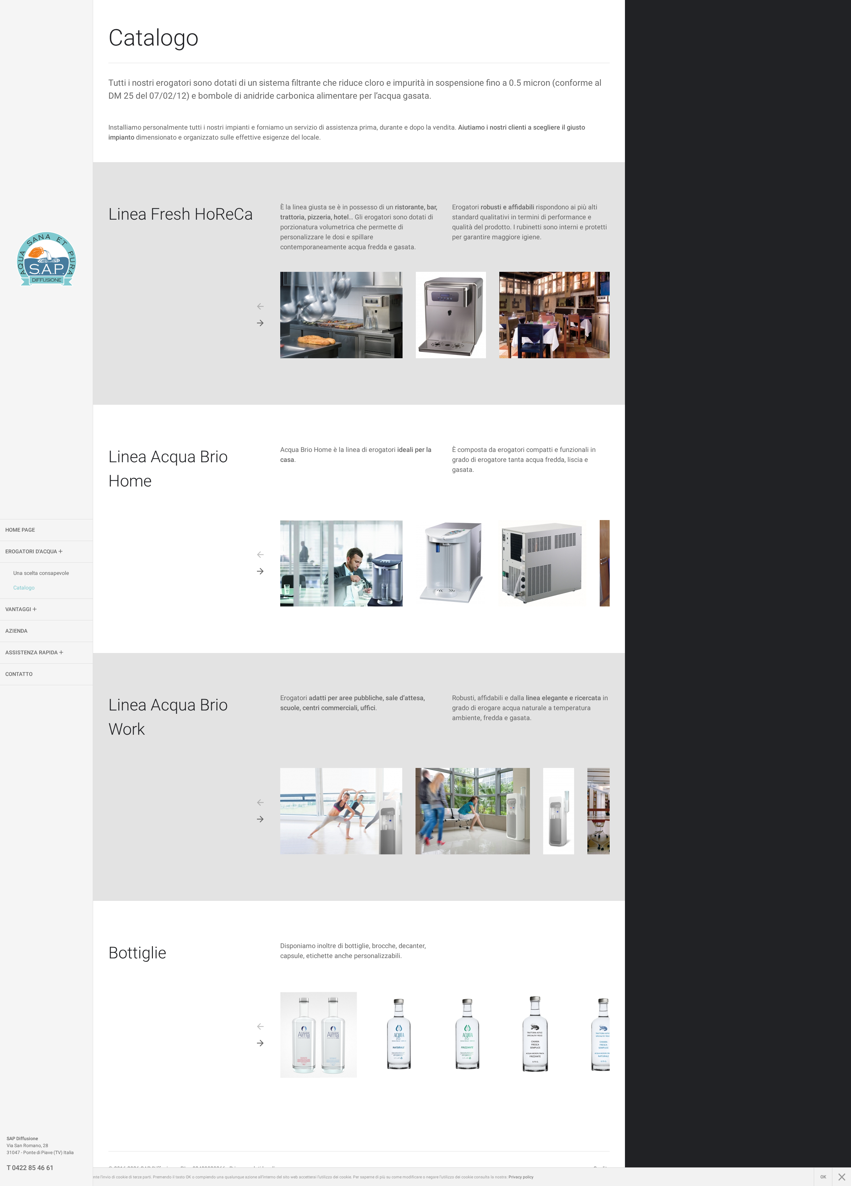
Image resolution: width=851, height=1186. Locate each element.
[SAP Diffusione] (46, 259)
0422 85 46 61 (33, 1168)
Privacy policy (521, 1177)
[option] (341, 315)
